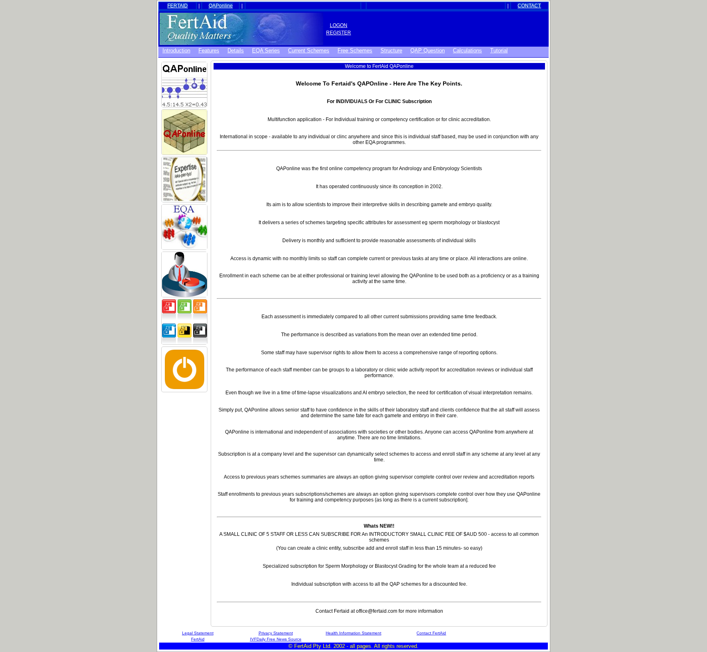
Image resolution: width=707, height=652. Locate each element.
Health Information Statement (353, 633)
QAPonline (221, 6)
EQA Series (266, 50)
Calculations (467, 50)
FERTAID (177, 6)
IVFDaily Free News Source (276, 639)
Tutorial (499, 50)
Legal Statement (198, 633)
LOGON (338, 25)
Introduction (176, 50)
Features (208, 50)
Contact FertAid (431, 633)
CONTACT (529, 6)
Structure (391, 50)
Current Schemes (308, 50)
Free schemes (355, 50)
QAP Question (427, 50)
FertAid (198, 639)
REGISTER (338, 33)
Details (235, 50)
